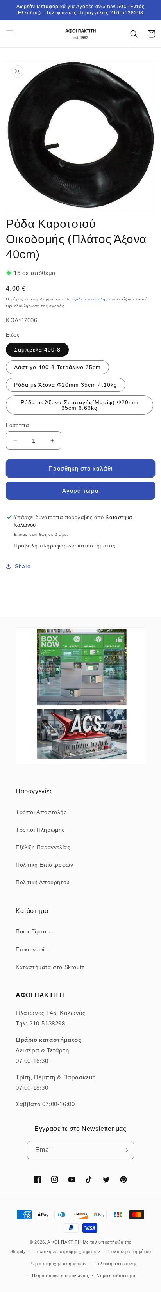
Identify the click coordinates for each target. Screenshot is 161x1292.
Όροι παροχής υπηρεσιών (59, 1263)
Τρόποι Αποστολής (41, 812)
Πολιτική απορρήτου (129, 1251)
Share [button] (23, 566)
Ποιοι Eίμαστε (34, 931)
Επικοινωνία (32, 949)
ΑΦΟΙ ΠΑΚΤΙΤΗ (64, 1242)
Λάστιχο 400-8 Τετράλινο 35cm (57, 367)
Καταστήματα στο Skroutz (50, 967)
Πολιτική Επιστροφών (44, 865)
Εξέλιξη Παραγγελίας (43, 847)
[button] (9, 34)
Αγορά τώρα (80, 490)
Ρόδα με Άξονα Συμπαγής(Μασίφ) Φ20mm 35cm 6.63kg (80, 405)
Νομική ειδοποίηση (117, 1275)
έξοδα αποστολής (90, 299)
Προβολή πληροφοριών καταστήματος (64, 545)
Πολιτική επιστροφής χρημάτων (67, 1251)
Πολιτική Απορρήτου (43, 882)
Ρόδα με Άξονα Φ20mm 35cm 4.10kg (65, 385)
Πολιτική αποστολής (116, 1263)
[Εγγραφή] (125, 1150)
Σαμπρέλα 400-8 (37, 350)
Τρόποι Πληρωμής (40, 829)
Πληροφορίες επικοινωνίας (60, 1275)
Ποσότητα (17, 425)
